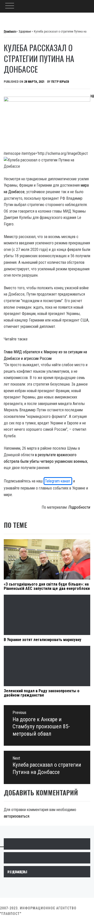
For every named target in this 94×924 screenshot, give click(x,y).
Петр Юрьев (60, 81)
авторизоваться (16, 816)
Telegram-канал (58, 481)
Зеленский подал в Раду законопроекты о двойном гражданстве (41, 693)
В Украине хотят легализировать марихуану (42, 639)
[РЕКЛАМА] (47, 857)
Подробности (79, 507)
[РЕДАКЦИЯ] (47, 844)
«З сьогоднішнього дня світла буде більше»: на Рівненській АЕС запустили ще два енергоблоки (47, 586)
